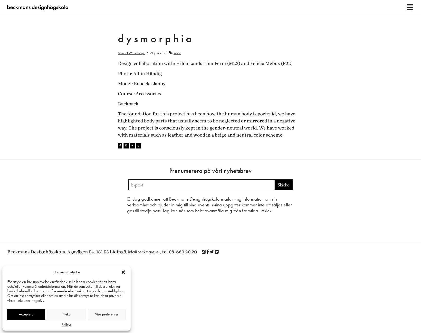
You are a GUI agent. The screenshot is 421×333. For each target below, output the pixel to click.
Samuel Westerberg (131, 53)
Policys (67, 324)
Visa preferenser (106, 314)
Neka (67, 314)
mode (177, 53)
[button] (123, 272)
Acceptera (26, 314)
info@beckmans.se (143, 252)
